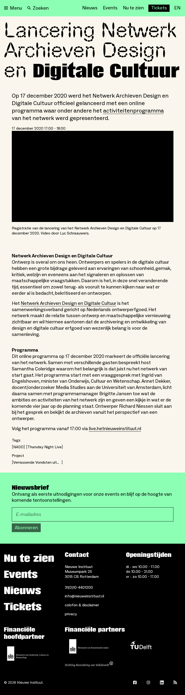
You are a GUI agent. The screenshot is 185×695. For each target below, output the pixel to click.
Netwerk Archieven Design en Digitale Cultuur (68, 303)
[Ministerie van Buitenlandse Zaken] (89, 646)
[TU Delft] (141, 646)
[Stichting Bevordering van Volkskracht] (89, 664)
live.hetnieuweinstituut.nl (115, 429)
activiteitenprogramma (133, 110)
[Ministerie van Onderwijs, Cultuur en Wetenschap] (28, 653)
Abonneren (26, 528)
